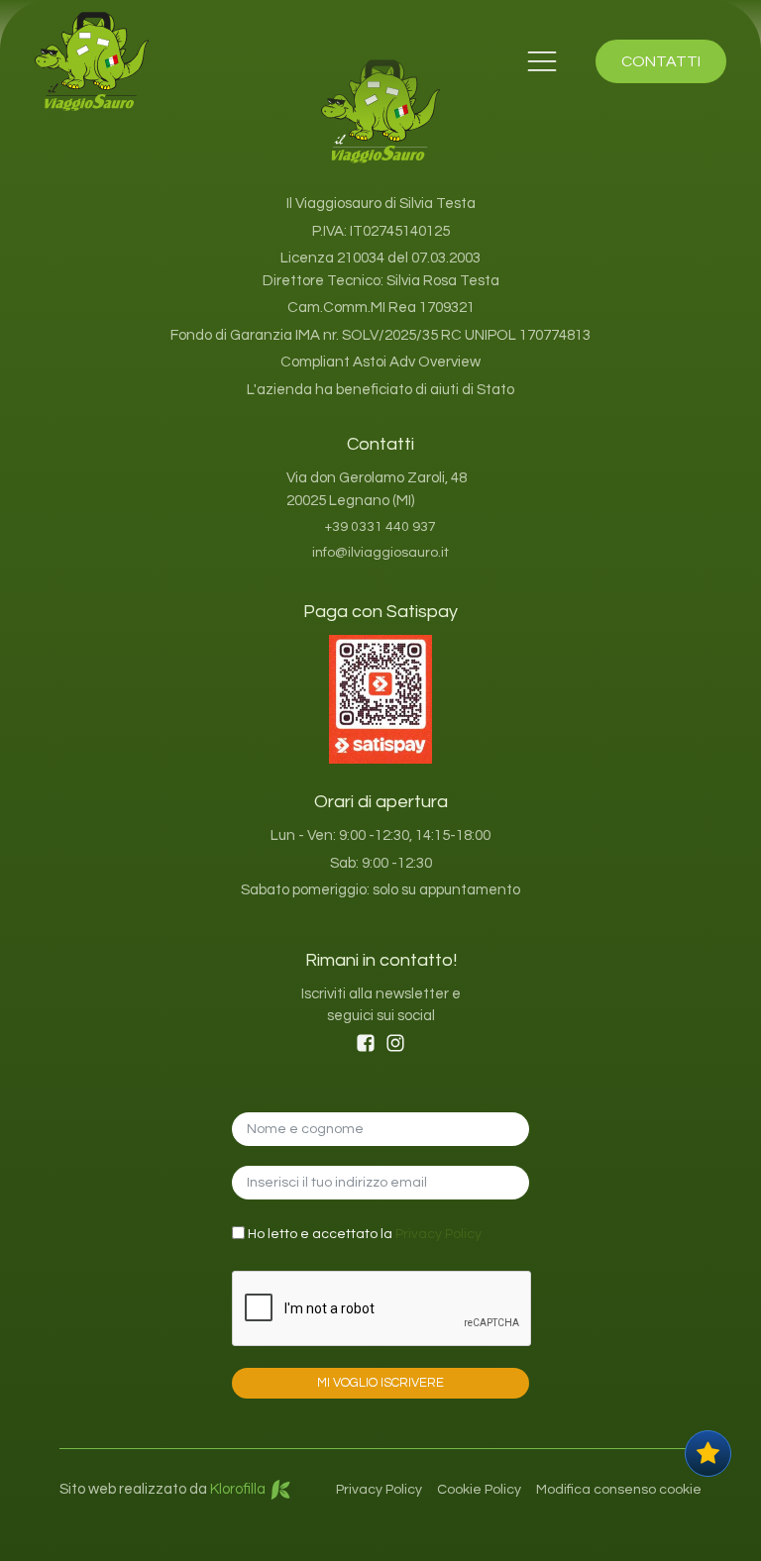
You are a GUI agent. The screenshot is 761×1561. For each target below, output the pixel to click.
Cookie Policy (479, 1490)
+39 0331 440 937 (380, 527)
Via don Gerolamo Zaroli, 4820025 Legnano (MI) (376, 489)
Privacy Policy (438, 1234)
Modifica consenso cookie (619, 1490)
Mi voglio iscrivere (380, 1383)
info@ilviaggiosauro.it (380, 553)
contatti (661, 61)
